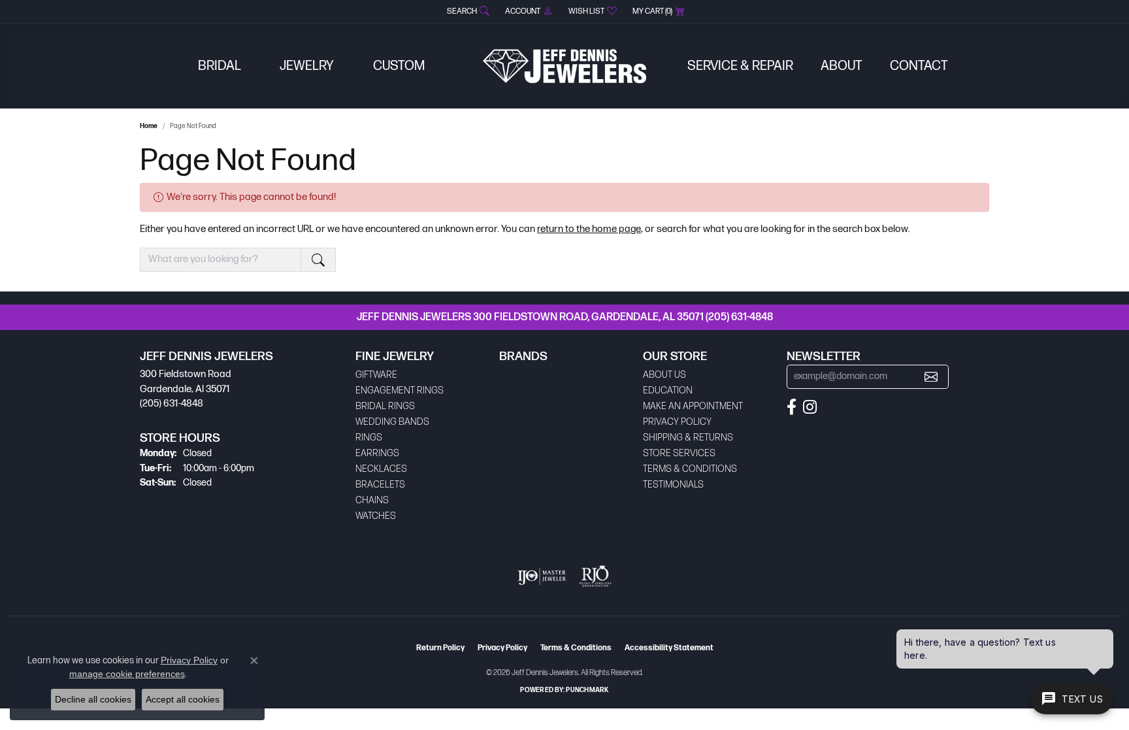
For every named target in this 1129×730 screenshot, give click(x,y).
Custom (399, 66)
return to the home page (589, 229)
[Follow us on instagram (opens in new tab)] (810, 407)
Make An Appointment (693, 406)
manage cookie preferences (127, 674)
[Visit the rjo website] (595, 576)
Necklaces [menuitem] (381, 468)
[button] (466, 11)
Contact (919, 66)
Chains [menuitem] (372, 500)
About (841, 66)
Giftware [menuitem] (376, 374)
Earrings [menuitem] (377, 453)
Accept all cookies (183, 699)
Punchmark (587, 690)
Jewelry (307, 66)
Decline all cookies (93, 699)
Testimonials (673, 484)
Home (148, 126)
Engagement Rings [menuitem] (399, 390)
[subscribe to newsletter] (931, 376)
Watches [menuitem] (375, 516)
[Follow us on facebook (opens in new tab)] (791, 407)
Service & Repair (740, 66)
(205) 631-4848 (739, 317)
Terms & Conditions (690, 468)
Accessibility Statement (669, 648)
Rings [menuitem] (368, 437)
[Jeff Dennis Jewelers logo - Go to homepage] (564, 66)
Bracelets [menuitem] (380, 484)
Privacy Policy (677, 421)
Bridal (219, 66)
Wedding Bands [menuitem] (392, 421)
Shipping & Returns (688, 437)
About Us (664, 374)
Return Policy (440, 648)
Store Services (679, 453)
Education (668, 390)
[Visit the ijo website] (541, 576)
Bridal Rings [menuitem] (385, 406)
